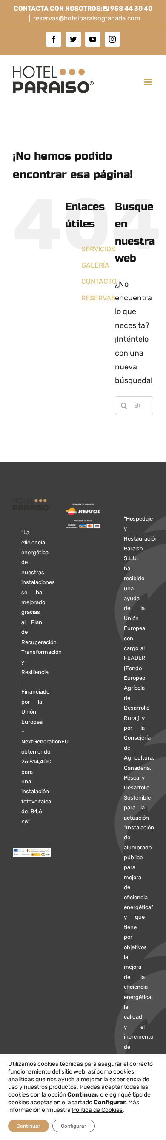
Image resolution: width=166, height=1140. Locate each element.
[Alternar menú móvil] (148, 82)
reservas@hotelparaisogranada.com (86, 18)
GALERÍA (95, 265)
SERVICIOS (98, 249)
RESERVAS (98, 298)
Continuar (28, 1126)
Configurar (73, 1126)
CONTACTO (99, 281)
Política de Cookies (97, 1110)
